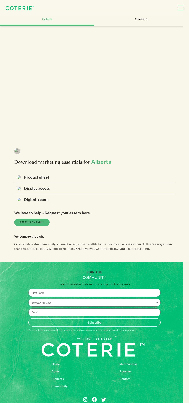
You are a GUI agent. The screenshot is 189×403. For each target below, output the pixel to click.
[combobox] (93, 302)
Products (57, 379)
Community (59, 386)
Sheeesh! (141, 19)
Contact (124, 379)
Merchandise (128, 364)
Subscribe (94, 322)
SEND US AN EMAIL (32, 222)
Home (55, 364)
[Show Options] (157, 302)
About (55, 371)
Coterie (47, 19)
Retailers (125, 371)
